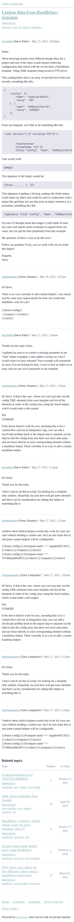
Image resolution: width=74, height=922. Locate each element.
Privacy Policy (10, 908)
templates (6, 27)
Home (5, 901)
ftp (19, 27)
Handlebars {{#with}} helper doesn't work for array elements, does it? (21, 825)
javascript (19, 837)
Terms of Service (53, 901)
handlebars (36, 27)
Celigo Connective (12, 3)
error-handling (9, 808)
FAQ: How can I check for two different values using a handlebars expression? (20, 871)
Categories (19, 901)
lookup (25, 27)
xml (15, 27)
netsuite (27, 808)
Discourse (22, 917)
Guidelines (34, 901)
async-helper (34, 787)
